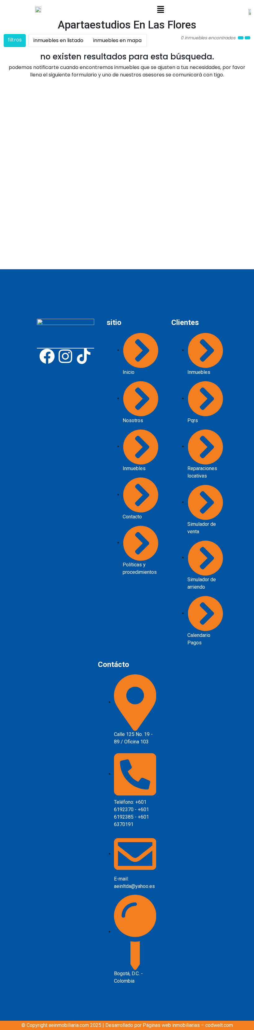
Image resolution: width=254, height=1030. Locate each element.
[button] (161, 9)
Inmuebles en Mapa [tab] (117, 40)
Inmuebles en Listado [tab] (58, 40)
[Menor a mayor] (240, 37)
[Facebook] (47, 356)
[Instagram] (65, 356)
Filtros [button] (15, 39)
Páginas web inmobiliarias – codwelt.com (188, 1025)
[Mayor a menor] (247, 37)
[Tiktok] (83, 356)
